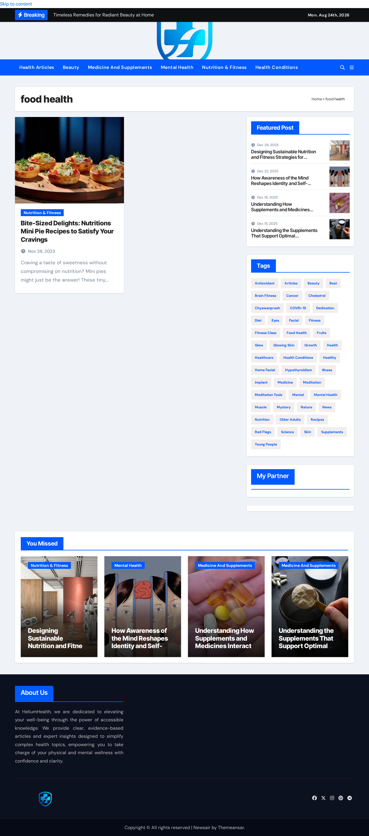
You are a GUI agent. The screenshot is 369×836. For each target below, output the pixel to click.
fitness (315, 320)
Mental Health (177, 67)
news (327, 407)
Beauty (71, 67)
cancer (292, 295)
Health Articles (36, 67)
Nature (306, 407)
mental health (325, 394)
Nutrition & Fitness (224, 67)
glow (259, 345)
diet (258, 320)
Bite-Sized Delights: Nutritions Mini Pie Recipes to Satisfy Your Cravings (67, 231)
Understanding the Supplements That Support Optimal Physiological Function (284, 235)
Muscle (261, 407)
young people (266, 444)
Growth (310, 345)
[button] (351, 67)
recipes (317, 419)
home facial (265, 370)
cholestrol (316, 295)
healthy (329, 357)
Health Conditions (276, 67)
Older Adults (290, 419)
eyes (275, 320)
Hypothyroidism (298, 370)
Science (287, 432)
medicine (285, 382)
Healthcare (264, 357)
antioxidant (264, 283)
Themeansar (231, 827)
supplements (332, 432)
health (332, 345)
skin (307, 432)
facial (294, 320)
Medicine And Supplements (120, 67)
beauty (313, 283)
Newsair (201, 827)
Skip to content (16, 4)
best (333, 283)
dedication (325, 308)
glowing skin (283, 345)
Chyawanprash (267, 308)
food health (297, 333)
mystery (284, 407)
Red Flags (263, 432)
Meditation (312, 382)
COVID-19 (298, 308)
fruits (321, 333)
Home (317, 99)
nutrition (262, 419)
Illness (327, 370)
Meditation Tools (268, 394)
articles (291, 283)
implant (261, 382)
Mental (298, 394)
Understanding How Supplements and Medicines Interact (280, 209)
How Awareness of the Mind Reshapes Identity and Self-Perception (279, 183)
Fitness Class (265, 333)
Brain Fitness (265, 295)
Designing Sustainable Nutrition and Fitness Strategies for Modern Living (283, 157)
